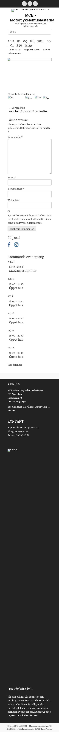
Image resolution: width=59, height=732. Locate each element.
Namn (12, 177)
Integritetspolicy (28, 729)
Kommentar (15, 137)
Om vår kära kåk (20, 689)
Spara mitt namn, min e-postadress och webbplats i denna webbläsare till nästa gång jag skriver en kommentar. (29, 219)
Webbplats (13, 200)
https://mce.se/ (46, 729)
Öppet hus (16, 288)
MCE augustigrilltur (23, 270)
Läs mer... (33, 715)
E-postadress (16, 188)
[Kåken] (30, 566)
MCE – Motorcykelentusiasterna (35, 726)
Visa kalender (15, 364)
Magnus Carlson (31, 50)
